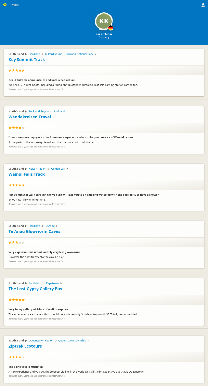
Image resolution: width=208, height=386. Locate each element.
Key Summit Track (27, 59)
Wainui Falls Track (27, 174)
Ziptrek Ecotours (25, 346)
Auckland (59, 111)
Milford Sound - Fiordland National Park (69, 54)
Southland (35, 283)
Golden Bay (58, 168)
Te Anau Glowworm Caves (34, 231)
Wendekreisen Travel (30, 117)
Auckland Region (39, 111)
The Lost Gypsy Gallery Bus (35, 288)
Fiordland (34, 54)
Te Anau (50, 226)
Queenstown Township (72, 340)
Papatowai (52, 283)
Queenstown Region (41, 340)
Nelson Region (37, 168)
